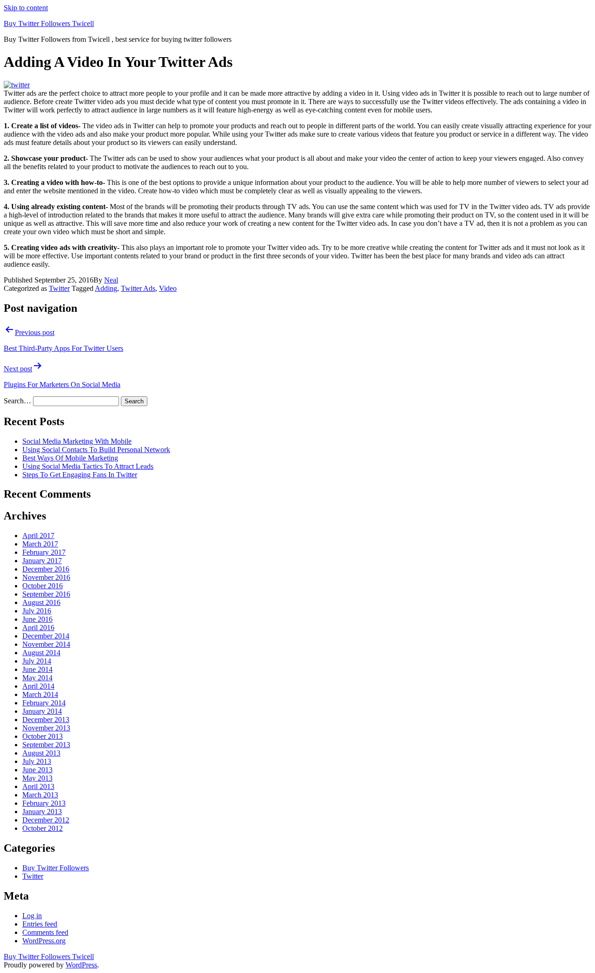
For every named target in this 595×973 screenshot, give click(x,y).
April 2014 (38, 686)
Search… (17, 401)
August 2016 (41, 602)
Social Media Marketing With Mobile (77, 441)
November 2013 (46, 728)
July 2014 (36, 661)
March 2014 (40, 694)
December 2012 (45, 820)
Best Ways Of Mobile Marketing (70, 458)
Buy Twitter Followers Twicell (49, 23)
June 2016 (37, 619)
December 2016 (45, 569)
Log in (32, 916)
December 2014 (45, 636)
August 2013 (41, 753)
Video (168, 288)
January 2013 (42, 811)
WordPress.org (44, 941)
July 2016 (36, 611)
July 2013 (36, 761)
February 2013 (44, 803)
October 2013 (42, 736)
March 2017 (40, 544)
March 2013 (40, 795)
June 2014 (37, 669)
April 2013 (38, 786)
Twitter (59, 288)
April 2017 (38, 535)
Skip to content (26, 8)
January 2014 (42, 711)
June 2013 (37, 770)
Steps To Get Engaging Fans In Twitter (79, 475)
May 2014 (37, 678)
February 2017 (44, 552)
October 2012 (42, 828)
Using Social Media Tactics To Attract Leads (87, 466)
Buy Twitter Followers (55, 868)
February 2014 (44, 703)
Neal (111, 280)
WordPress (81, 965)
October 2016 (42, 586)
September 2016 (46, 594)
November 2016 (46, 577)
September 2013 (46, 745)
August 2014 (41, 653)
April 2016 (38, 627)
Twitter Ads (138, 288)
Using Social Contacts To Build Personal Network (96, 450)
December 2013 (45, 719)
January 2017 (42, 561)
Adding (106, 288)
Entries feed (39, 924)
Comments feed (45, 932)
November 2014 (46, 644)
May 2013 (37, 778)
